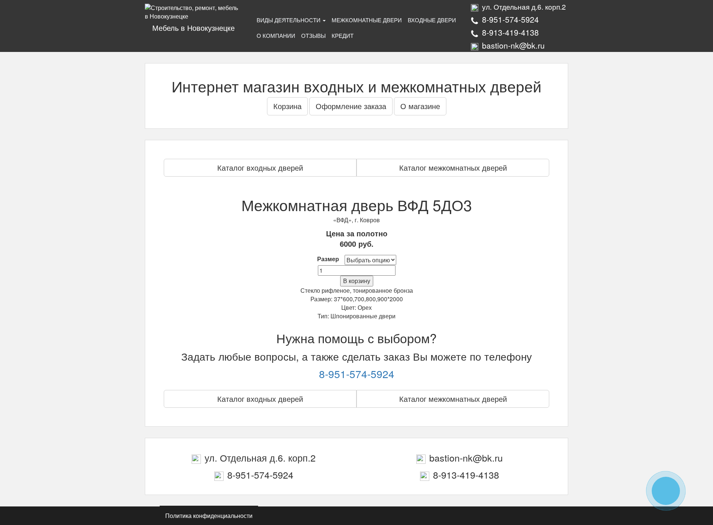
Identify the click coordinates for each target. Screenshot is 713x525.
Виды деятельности (289, 20)
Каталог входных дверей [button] (260, 167)
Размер (328, 259)
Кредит (343, 35)
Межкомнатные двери (367, 20)
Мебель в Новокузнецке (193, 27)
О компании (276, 35)
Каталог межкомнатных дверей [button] (453, 167)
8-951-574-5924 (356, 373)
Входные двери (432, 20)
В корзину (356, 280)
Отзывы (313, 35)
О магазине (420, 106)
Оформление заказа (351, 106)
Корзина (287, 106)
